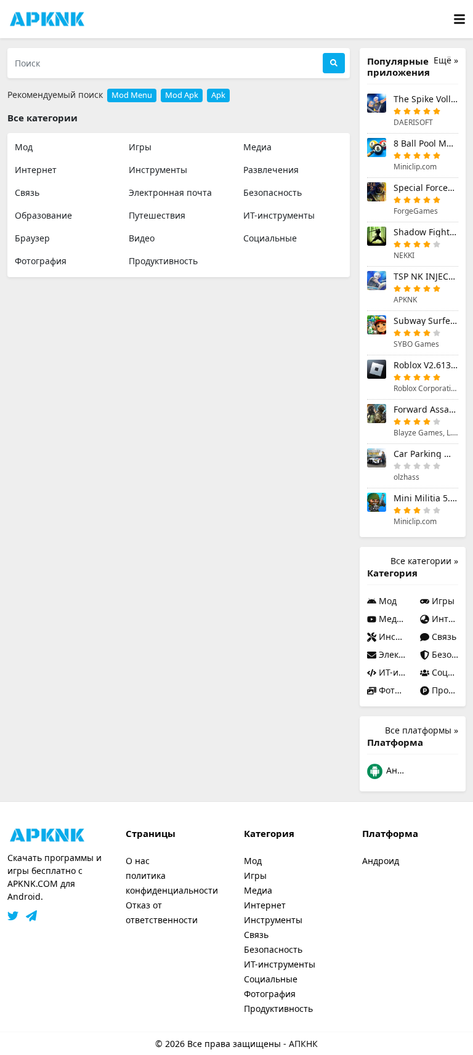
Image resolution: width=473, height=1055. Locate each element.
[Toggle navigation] (459, 19)
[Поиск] (334, 63)
